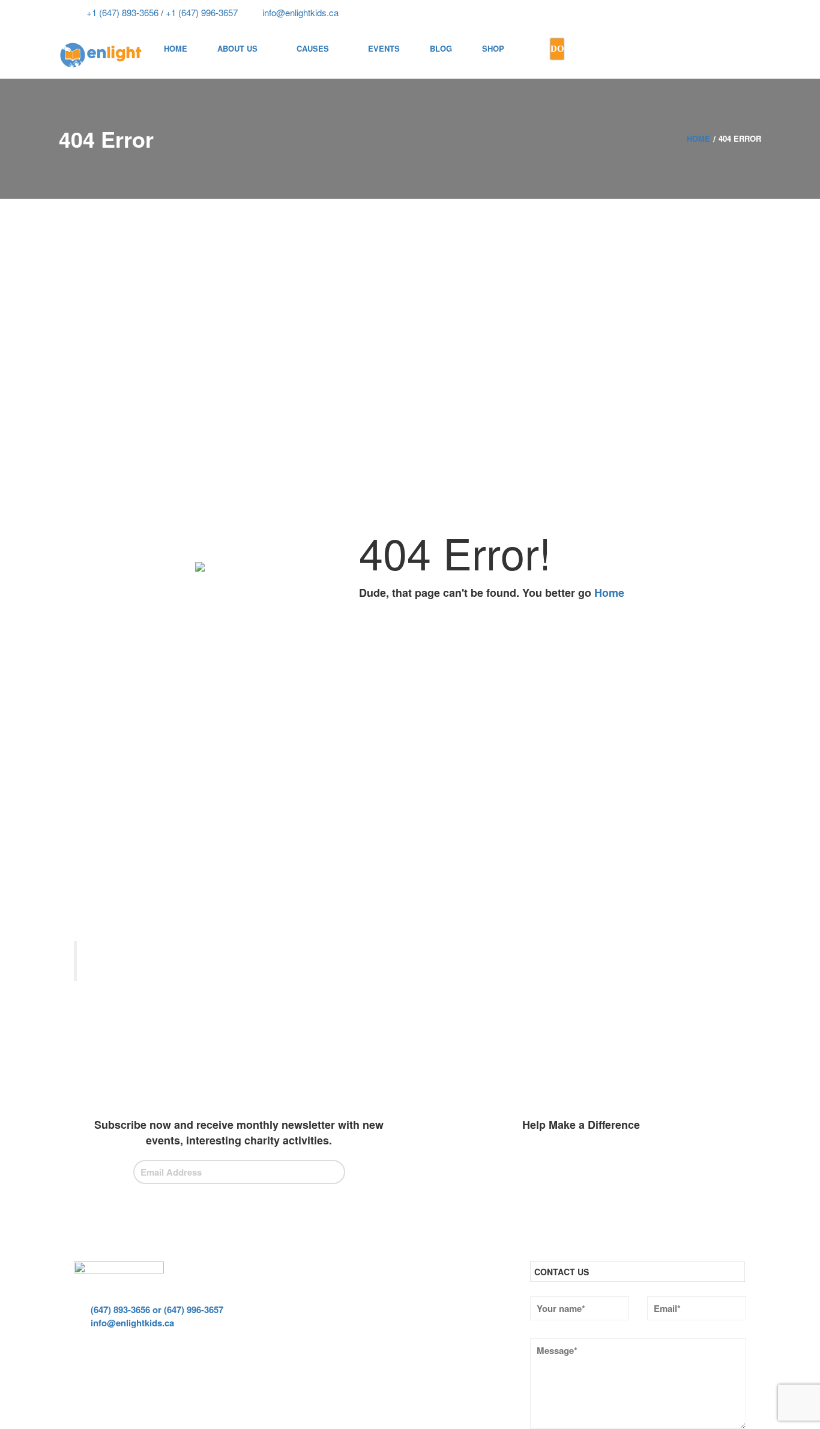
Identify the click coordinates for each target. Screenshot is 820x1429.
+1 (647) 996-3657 (200, 12)
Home (609, 592)
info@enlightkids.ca (299, 12)
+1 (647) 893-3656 (121, 12)
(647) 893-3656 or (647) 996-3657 (155, 1309)
